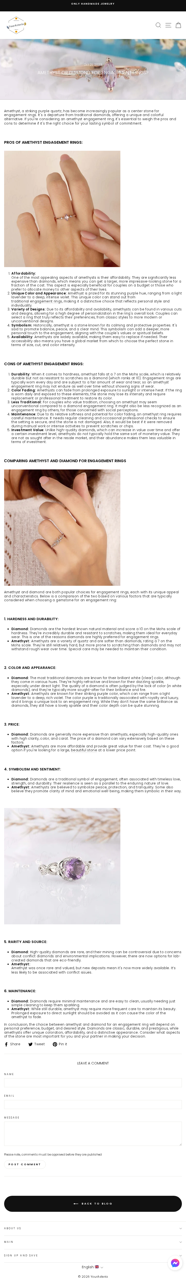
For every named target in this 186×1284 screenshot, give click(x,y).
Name (9, 1074)
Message (12, 1117)
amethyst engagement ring (90, 119)
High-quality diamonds (49, 952)
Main (9, 1242)
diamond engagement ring (90, 406)
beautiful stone (84, 750)
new (86, 968)
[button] (175, 1263)
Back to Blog (96, 1203)
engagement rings (113, 592)
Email (9, 1095)
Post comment (24, 1164)
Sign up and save (21, 1255)
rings (32, 115)
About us (12, 1228)
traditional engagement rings (36, 302)
